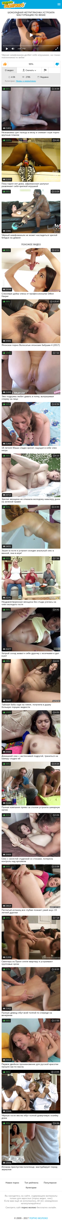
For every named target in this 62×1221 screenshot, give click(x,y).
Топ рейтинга (31, 1182)
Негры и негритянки (26, 81)
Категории (31, 1187)
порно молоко (28, 1207)
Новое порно (12, 1182)
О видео (9, 70)
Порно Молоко (38, 1218)
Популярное (50, 1182)
